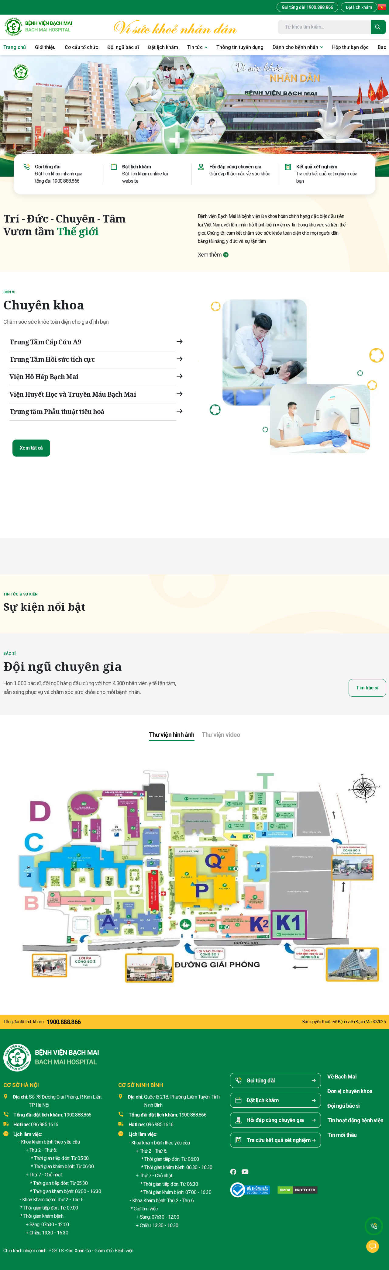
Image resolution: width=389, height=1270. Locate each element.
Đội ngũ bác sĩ (343, 1106)
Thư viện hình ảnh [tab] (171, 734)
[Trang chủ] (38, 27)
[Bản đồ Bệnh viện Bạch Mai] (194, 869)
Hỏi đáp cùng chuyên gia (235, 167)
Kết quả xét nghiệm (316, 167)
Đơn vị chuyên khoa (349, 1091)
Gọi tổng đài (47, 167)
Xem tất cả (31, 448)
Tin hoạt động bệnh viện (355, 1120)
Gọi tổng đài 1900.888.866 (307, 7)
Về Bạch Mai (341, 1076)
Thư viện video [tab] (221, 734)
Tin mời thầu (342, 1135)
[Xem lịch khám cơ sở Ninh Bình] (350, 497)
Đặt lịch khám (359, 7)
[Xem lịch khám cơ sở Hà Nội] (288, 497)
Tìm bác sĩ (367, 688)
